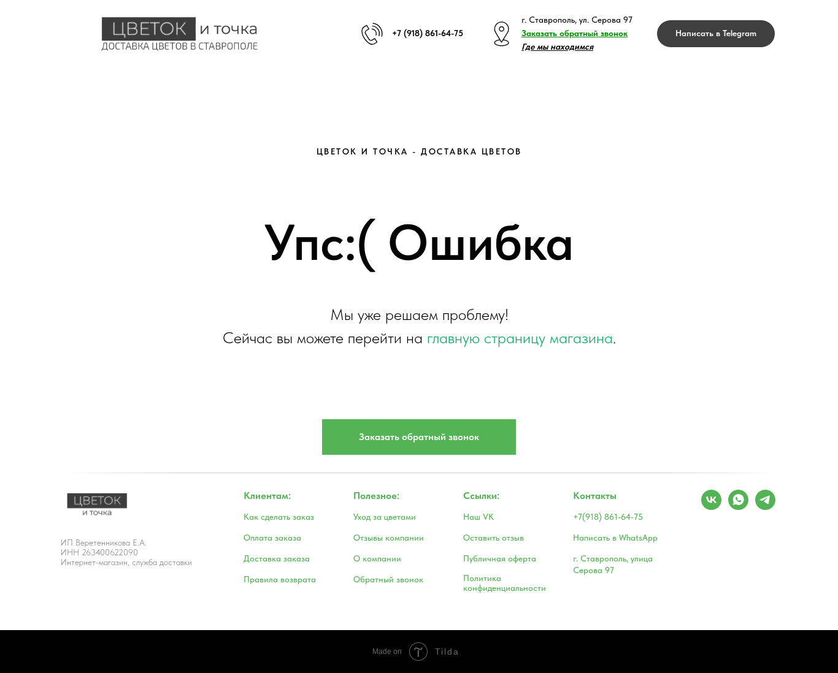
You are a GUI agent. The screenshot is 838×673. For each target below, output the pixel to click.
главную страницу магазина (520, 337)
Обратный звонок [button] (388, 579)
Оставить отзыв (493, 537)
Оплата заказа (272, 537)
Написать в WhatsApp (615, 537)
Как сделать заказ (279, 517)
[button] (574, 33)
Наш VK (478, 517)
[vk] (711, 506)
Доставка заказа (277, 558)
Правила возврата (280, 579)
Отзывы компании (388, 537)
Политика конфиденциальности (504, 583)
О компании (377, 558)
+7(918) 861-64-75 (608, 517)
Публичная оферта (499, 558)
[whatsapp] (738, 506)
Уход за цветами (384, 517)
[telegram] (765, 506)
